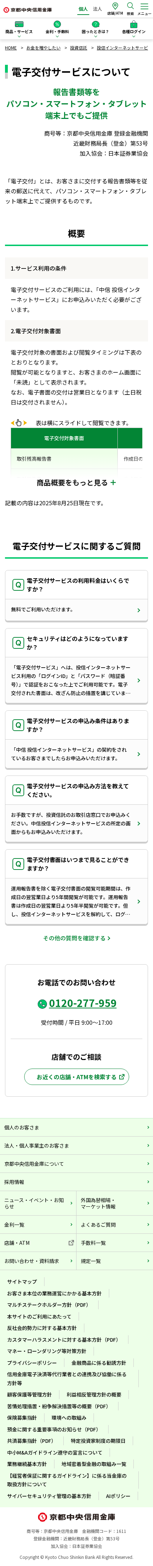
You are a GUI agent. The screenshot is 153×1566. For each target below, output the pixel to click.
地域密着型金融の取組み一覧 (94, 1463)
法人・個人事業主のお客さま (36, 1145)
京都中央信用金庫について (34, 1163)
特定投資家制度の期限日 (98, 1440)
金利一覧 (14, 1224)
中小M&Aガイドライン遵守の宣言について (54, 1452)
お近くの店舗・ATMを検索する (77, 1076)
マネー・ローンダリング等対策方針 (46, 1350)
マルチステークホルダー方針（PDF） (49, 1304)
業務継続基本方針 (27, 1463)
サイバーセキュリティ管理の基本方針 (49, 1495)
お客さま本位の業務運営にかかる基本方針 (54, 1293)
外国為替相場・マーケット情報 (98, 1203)
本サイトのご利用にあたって (39, 1316)
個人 (83, 8)
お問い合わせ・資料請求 (31, 1260)
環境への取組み (69, 1417)
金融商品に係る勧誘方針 (99, 1362)
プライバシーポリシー (32, 1362)
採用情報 (14, 1181)
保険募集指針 (22, 1417)
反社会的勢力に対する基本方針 (42, 1327)
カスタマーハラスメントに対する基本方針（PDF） (64, 1339)
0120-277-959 (83, 1003)
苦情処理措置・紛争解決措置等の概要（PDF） (59, 1406)
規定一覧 (91, 1260)
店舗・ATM (17, 1242)
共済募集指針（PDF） (31, 1440)
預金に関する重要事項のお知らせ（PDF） (54, 1429)
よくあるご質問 (98, 1224)
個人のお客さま (21, 1127)
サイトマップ (22, 1281)
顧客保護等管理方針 (29, 1394)
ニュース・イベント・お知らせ (34, 1203)
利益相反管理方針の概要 (94, 1394)
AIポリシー (118, 1495)
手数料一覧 (93, 1242)
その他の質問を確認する (74, 938)
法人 (97, 8)
